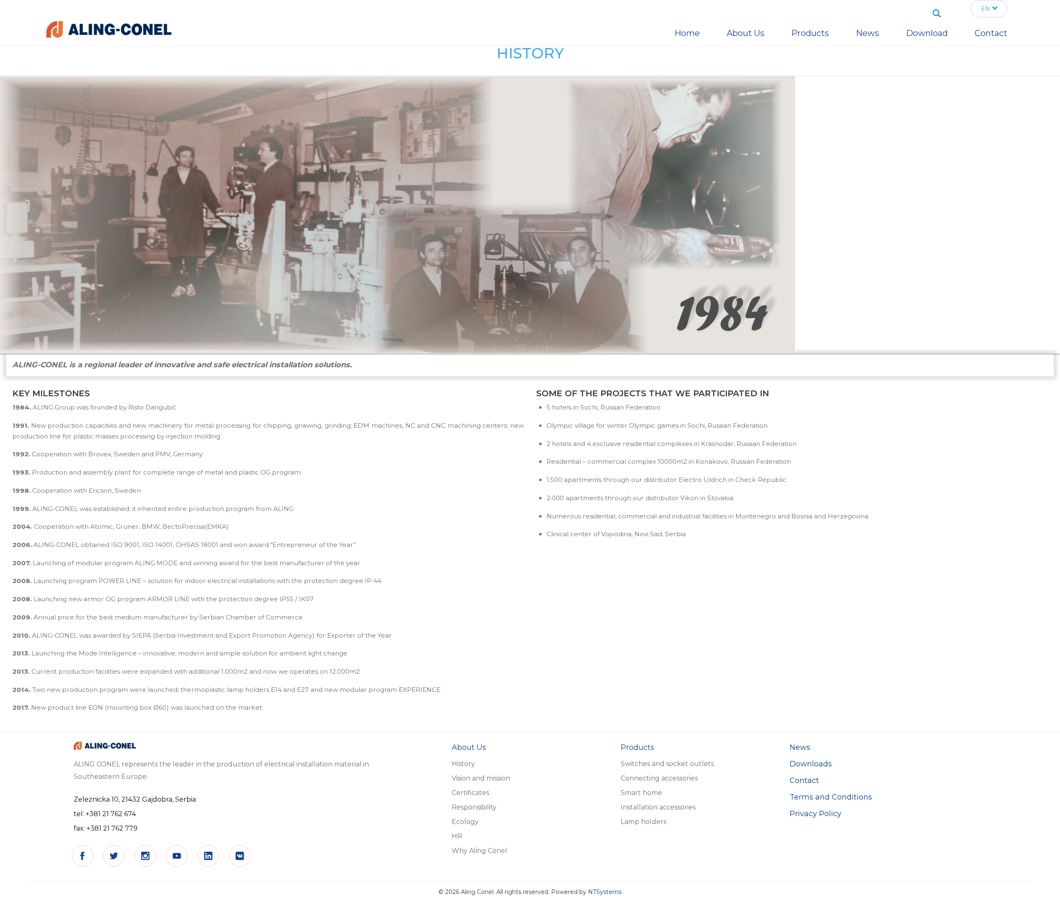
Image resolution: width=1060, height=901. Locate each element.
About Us (745, 33)
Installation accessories (658, 807)
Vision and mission (481, 778)
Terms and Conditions (831, 797)
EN (986, 8)
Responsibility (474, 807)
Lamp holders (643, 822)
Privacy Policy (815, 813)
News (800, 747)
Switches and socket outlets (667, 764)
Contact (804, 780)
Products (810, 33)
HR (457, 836)
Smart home (641, 793)
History (463, 764)
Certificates (470, 793)
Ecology (465, 822)
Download (927, 33)
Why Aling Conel (479, 851)
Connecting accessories (659, 778)
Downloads (811, 763)
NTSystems (605, 892)
